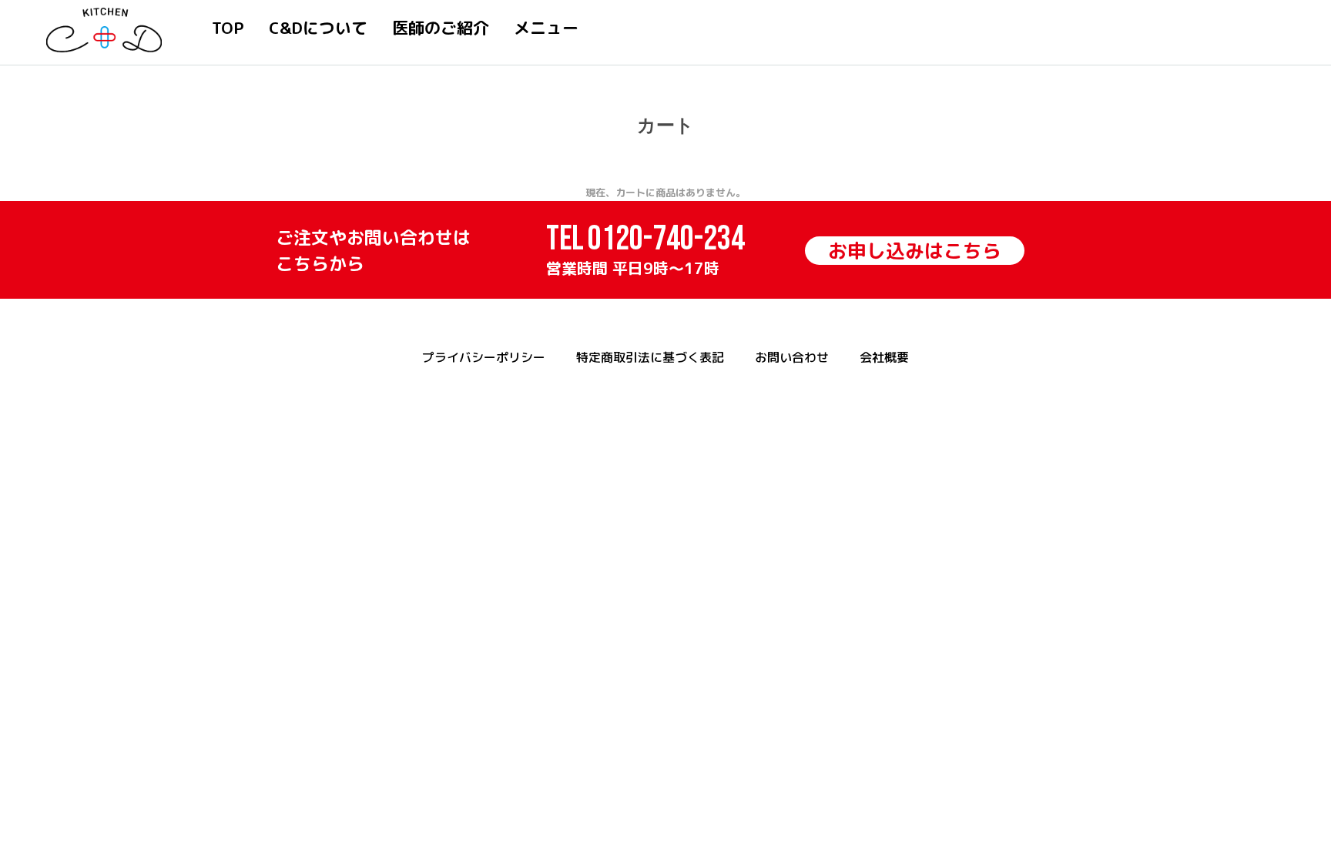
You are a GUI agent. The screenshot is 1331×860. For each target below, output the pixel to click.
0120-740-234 (666, 239)
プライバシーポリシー (483, 357)
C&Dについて (318, 27)
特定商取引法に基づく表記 (650, 357)
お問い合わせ (792, 357)
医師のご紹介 (440, 27)
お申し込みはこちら (914, 250)
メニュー (546, 27)
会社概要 (884, 357)
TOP (228, 27)
